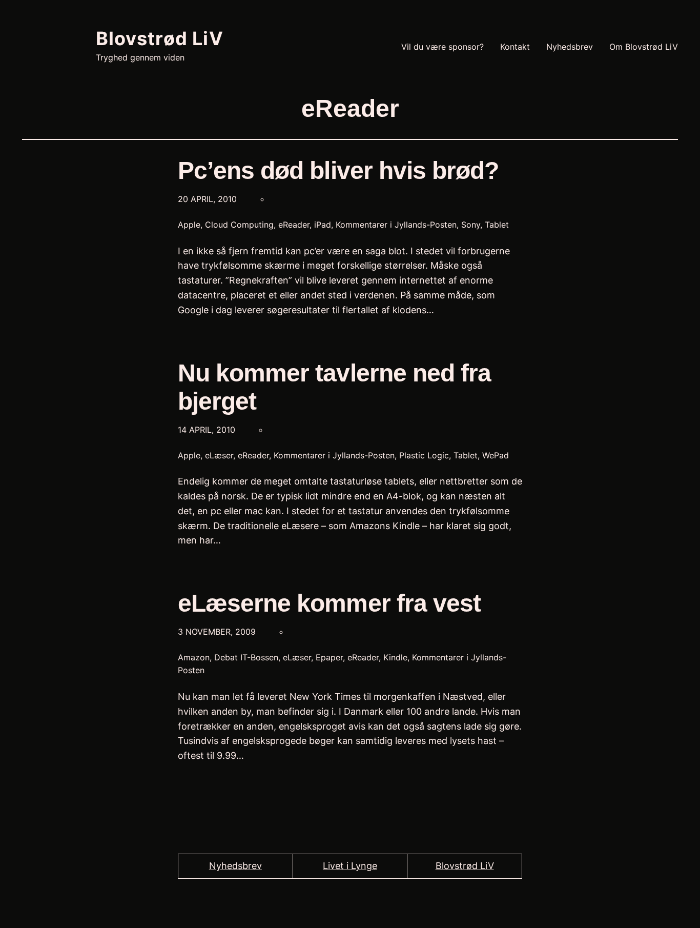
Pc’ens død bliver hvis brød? (338, 170)
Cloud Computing (239, 224)
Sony (470, 224)
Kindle (395, 657)
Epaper (329, 657)
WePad (495, 455)
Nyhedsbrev (235, 865)
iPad (322, 224)
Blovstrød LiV (159, 38)
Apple (189, 224)
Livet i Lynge (350, 865)
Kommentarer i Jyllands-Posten (396, 224)
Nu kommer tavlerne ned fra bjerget (334, 387)
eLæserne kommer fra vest (329, 603)
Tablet (497, 224)
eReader (294, 224)
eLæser (219, 455)
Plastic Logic (424, 455)
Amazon (194, 657)
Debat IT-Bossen (246, 657)
